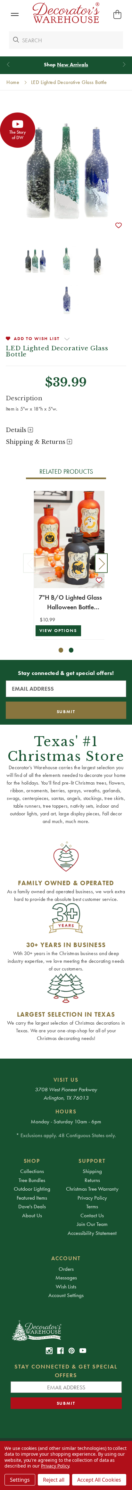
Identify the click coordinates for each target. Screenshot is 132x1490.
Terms (92, 1206)
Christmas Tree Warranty (92, 1188)
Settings (20, 1479)
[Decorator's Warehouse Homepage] (66, 1330)
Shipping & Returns (36, 441)
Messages (66, 1277)
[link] (49, 1350)
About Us (32, 1215)
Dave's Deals (32, 1206)
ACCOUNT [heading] (66, 1258)
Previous (29, 563)
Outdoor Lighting (32, 1188)
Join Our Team (92, 1224)
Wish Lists (66, 1286)
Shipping (92, 1171)
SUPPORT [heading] (92, 1160)
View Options (58, 630)
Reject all (53, 1479)
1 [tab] (61, 650)
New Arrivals (72, 64)
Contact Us (92, 1215)
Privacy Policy (92, 1197)
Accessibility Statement (92, 1232)
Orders (66, 1268)
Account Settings (66, 1295)
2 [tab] (71, 650)
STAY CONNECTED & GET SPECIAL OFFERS (66, 1371)
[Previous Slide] (8, 64)
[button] (14, 14)
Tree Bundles (32, 1180)
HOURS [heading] (66, 1111)
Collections (32, 1171)
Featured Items (32, 1197)
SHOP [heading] (32, 1160)
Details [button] (17, 430)
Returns (92, 1180)
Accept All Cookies (99, 1479)
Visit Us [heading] (66, 1079)
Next (101, 563)
